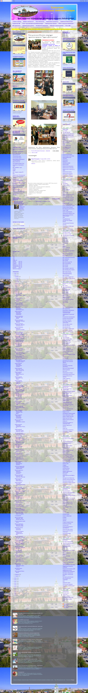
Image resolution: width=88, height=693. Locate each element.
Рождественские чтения (68, 503)
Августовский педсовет (67, 141)
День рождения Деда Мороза (69, 278)
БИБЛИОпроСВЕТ (66, 163)
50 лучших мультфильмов (68, 135)
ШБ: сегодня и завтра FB (18, 172)
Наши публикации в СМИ (68, 414)
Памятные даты (66, 448)
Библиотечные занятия (51, 23)
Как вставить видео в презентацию (67, 322)
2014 (15, 595)
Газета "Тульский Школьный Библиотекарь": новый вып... (20, 295)
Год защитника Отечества (68, 223)
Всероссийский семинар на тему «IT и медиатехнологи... (20, 501)
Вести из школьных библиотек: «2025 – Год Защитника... (19, 349)
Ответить (33, 163)
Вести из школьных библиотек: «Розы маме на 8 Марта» (19, 513)
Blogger (72, 679)
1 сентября (65, 130)
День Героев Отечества (68, 253)
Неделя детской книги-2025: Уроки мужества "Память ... (20, 430)
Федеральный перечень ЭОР (69, 568)
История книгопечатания (68, 318)
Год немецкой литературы (68, 230)
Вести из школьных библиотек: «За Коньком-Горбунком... (20, 333)
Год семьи (65, 236)
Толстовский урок (66, 544)
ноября (17, 278)
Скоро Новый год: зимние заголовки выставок (27, 659)
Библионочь (65, 161)
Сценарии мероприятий (68, 541)
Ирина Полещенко (35, 158)
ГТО (63, 244)
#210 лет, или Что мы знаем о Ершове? (19, 541)
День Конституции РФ (67, 262)
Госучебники (65, 243)
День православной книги (68, 276)
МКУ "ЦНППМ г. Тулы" (17, 167)
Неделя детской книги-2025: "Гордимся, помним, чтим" (19, 403)
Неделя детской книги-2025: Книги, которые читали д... (19, 505)
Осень (64, 440)
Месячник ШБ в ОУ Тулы (68, 408)
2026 (15, 273)
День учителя (65, 295)
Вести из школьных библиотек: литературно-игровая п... (20, 421)
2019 (15, 586)
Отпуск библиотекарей (67, 445)
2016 (15, 591)
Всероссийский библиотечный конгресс (68, 204)
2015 (15, 593)
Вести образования (17, 153)
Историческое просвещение (69, 316)
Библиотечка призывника (68, 166)
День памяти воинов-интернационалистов (67, 273)
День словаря (65, 292)
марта (16, 291)
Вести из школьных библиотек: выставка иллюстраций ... (20, 353)
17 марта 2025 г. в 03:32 (45, 158)
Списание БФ (65, 525)
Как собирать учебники (67, 330)
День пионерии (66, 275)
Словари (64, 517)
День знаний (65, 260)
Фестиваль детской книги (68, 577)
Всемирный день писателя (18, 569)
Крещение (65, 364)
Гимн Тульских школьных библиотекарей (68, 215)
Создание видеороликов (68, 522)
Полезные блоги (66, 468)
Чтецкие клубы (66, 592)
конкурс (64, 346)
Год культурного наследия (68, 226)
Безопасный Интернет (67, 154)
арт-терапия (65, 149)
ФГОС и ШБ (65, 560)
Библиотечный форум (67, 179)
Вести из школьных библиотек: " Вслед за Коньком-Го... (20, 537)
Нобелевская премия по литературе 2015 (68, 423)
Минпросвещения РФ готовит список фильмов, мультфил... (20, 357)
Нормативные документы (52, 21)
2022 (15, 581)
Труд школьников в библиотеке (67, 547)
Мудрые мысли (66, 411)
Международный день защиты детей (67, 393)
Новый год (65, 428)
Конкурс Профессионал (68, 351)
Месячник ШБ (65, 407)
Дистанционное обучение (68, 299)
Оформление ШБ (66, 447)
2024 (15, 578)
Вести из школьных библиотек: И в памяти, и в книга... (19, 454)
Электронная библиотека (68, 597)
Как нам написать (66, 325)
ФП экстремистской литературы (67, 579)
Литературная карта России (68, 374)
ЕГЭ (63, 304)
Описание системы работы (68, 438)
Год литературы (66, 227)
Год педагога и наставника (68, 235)
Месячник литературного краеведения (68, 405)
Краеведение (65, 358)
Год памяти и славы (67, 233)
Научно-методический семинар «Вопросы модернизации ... (19, 467)
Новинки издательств (67, 425)
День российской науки (67, 281)
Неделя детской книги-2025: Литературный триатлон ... (18, 463)
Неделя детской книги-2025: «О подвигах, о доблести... (18, 382)
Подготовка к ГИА (66, 462)
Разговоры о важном (67, 493)
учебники (65, 554)
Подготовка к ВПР (66, 460)
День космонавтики (67, 263)
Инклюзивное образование (68, 310)
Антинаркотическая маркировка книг (67, 148)
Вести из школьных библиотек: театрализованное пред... (19, 458)
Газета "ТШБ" (65, 210)
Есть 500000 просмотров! (23, 619)
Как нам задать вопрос (67, 324)
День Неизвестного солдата (68, 269)
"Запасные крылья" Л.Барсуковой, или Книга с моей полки (22, 206)
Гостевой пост (66, 241)
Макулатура (65, 380)
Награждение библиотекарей (69, 413)
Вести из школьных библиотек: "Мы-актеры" (19, 317)
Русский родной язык (67, 506)
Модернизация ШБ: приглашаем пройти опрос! (19, 407)
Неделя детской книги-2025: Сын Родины (19, 377)
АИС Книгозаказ (66, 142)
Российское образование (18, 151)
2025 (15, 275)
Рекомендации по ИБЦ (67, 502)
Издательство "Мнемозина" (18, 185)
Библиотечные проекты (68, 174)
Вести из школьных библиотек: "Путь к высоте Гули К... (19, 556)
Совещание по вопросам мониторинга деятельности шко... (19, 308)
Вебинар (64, 188)
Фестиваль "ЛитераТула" (68, 572)
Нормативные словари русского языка (67, 432)
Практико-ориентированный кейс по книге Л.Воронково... (19, 395)
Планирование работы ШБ (68, 459)
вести (64, 191)
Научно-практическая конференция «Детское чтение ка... (20, 337)
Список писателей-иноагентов (67, 534)
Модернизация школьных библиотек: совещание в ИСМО (20, 509)
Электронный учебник (67, 599)
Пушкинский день (66, 490)
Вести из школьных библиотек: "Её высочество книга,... (19, 303)
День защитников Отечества (69, 257)
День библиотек (66, 249)
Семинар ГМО (66, 512)
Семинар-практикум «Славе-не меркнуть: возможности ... (20, 450)
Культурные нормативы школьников (68, 366)
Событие (64, 519)
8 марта (64, 139)
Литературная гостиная (68, 372)
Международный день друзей (69, 391)
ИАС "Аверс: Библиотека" (68, 307)
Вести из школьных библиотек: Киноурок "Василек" (20, 321)
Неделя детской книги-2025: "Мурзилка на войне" (20, 437)
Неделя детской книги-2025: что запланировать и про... (19, 552)
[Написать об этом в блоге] (54, 151)
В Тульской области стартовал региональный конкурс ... (19, 300)
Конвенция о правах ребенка (69, 345)
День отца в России (67, 271)
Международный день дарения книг (67, 387)
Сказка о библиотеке (67, 515)
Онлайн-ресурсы (66, 437)
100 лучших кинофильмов (68, 133)
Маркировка (65, 381)
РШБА (14, 170)
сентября (17, 281)
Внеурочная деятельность (68, 194)
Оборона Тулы (66, 435)
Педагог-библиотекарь (67, 454)
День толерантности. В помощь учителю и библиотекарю (30, 639)
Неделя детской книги (67, 418)
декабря (17, 276)
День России (65, 279)
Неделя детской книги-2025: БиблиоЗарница (19, 479)
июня (16, 286)
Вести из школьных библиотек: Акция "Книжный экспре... (19, 524)
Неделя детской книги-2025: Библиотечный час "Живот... (19, 374)
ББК (63, 152)
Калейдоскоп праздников (42, 25)
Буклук (64, 182)
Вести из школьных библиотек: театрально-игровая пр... (19, 329)
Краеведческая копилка (28, 25)
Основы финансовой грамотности (67, 444)
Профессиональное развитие (69, 482)
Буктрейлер (65, 183)
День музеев (65, 266)
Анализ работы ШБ (67, 145)
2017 (15, 589)
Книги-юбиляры (66, 337)
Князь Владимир (66, 343)
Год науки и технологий (68, 229)
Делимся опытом (66, 247)
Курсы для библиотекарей (68, 368)
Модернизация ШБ (67, 410)
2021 (15, 583)
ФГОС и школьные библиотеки (66, 23)
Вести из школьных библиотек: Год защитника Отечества (20, 475)
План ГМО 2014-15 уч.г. (68, 457)
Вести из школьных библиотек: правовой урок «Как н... (20, 547)
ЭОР (64, 600)
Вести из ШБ (34, 152)
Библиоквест (65, 160)
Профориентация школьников (66, 489)
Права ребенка (66, 469)
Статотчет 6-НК (66, 537)
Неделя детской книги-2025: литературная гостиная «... (18, 345)
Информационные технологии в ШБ (67, 312)
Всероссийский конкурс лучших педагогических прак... (20, 493)
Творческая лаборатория (68, 543)
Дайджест (65, 246)
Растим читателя (16, 189)
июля (16, 285)
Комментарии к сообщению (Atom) (42, 201)
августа (17, 283)
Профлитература (66, 486)
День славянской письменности (66, 290)
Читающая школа (66, 588)
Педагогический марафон (68, 455)
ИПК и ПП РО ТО (16, 161)
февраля (17, 574)
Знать (64, 305)
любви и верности (66, 378)
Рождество (65, 505)
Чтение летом (66, 591)
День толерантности (67, 293)
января (16, 576)
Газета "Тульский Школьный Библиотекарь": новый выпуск (30, 665)
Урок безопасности (67, 552)
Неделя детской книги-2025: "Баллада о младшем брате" (20, 360)
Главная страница (17, 21)
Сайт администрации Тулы (18, 163)
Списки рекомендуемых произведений (68, 527)
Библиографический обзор (68, 155)
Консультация (65, 352)
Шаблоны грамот (66, 596)
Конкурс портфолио (67, 348)
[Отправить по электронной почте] (53, 151)
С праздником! (18, 515)
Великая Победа (66, 189)
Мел (14, 173)
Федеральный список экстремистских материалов (69, 571)
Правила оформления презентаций (67, 472)
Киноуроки (65, 335)
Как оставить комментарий (68, 328)
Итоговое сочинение (67, 320)
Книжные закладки (66, 342)
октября (17, 279)
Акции (64, 144)
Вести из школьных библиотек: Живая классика (19, 543)
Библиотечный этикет (67, 180)
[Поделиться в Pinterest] (58, 151)
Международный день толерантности (67, 400)
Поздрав (64, 465)
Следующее (31, 198)
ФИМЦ (14, 169)
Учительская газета (17, 156)
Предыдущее (56, 198)
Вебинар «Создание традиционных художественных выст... (19, 533)
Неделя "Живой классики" (68, 416)
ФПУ (64, 581)
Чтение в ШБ (65, 589)
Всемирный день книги (67, 195)
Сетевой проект (66, 514)
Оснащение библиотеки (68, 441)
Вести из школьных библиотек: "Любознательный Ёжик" (19, 497)
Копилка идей (65, 356)
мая (16, 288)
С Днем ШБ (65, 509)
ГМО (64, 217)
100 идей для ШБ (66, 132)
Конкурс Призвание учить (68, 349)
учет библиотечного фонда (68, 559)
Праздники (65, 473)
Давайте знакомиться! (28, 21)
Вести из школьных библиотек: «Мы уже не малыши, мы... (19, 324)
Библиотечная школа (67, 171)
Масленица (65, 383)
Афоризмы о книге (67, 151)
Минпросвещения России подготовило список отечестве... (19, 340)
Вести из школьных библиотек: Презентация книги (19, 441)
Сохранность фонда (67, 523)
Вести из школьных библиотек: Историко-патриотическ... (20, 434)
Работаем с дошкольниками (56, 25)
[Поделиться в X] (55, 151)
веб (63, 186)
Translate (22, 225)
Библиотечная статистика (68, 167)
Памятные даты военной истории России (68, 451)
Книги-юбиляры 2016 (67, 339)
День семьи (65, 285)
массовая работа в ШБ (67, 384)
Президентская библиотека (68, 478)
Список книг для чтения (68, 529)
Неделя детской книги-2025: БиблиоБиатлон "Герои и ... (19, 446)
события (64, 520)
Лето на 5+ (65, 371)
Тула (64, 548)
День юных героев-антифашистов (67, 297)
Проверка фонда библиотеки (69, 479)
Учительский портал (17, 157)
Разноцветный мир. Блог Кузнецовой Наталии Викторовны (19, 202)
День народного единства (68, 268)
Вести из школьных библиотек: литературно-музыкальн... (19, 472)
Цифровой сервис (66, 582)
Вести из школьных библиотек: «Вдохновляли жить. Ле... (19, 560)
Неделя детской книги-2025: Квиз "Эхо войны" (20, 398)
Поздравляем (65, 466)
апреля (17, 290)
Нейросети (65, 421)
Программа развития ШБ (68, 481)
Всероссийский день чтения (68, 205)
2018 (15, 588)
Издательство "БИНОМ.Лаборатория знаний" (17, 180)
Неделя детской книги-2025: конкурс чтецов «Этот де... (19, 390)
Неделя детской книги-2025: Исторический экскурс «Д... (20, 484)
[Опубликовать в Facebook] (57, 151)
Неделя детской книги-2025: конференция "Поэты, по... (20, 426)
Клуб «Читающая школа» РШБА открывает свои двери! (18, 412)
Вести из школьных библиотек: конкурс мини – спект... (19, 386)
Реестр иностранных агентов (69, 498)
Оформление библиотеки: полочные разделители (28, 633)
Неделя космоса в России (68, 419)
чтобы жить (65, 594)
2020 (15, 584)
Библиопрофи (66, 164)
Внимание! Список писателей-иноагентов (19, 528)
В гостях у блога (66, 185)
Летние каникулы (66, 369)
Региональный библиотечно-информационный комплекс (19, 192)
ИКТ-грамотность (16, 25)
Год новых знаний (66, 232)
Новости (64, 426)
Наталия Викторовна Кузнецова (68, 605)
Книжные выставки (67, 340)
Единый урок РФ (16, 154)
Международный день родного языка (67, 396)
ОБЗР (64, 433)
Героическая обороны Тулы (68, 213)
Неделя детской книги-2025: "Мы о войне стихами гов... (19, 369)
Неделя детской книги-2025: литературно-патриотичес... (18, 313)
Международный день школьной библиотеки (67, 403)
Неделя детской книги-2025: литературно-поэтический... (18, 416)
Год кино (64, 224)
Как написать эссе (66, 327)
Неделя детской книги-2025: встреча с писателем (20, 488)
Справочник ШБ (16, 23)
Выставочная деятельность (68, 208)
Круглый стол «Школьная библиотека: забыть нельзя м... (19, 565)
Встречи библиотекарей (68, 207)
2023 (15, 579)
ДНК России (65, 302)
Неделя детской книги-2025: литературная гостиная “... (18, 365)
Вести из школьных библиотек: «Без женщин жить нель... (20, 518)
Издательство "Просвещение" (19, 175)
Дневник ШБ (65, 301)
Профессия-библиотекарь (66, 21)
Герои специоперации (67, 211)
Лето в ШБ (67, 25)
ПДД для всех (65, 452)
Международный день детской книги (67, 389)
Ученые (64, 557)
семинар (64, 511)
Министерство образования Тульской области (18, 160)
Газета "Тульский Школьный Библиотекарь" (32, 23)
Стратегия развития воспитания (67, 540)
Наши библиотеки (40, 21)
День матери (65, 265)
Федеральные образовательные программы (69, 564)
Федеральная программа (68, 562)
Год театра (65, 238)
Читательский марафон (68, 584)
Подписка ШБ (65, 463)
